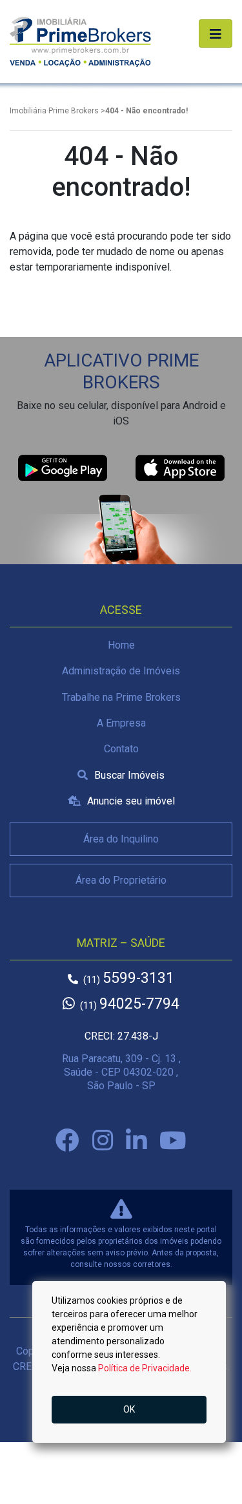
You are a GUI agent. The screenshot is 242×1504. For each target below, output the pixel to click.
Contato (121, 749)
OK (129, 1409)
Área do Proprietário (121, 880)
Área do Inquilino (121, 839)
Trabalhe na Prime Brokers (121, 697)
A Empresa (121, 723)
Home (121, 645)
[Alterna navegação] (215, 33)
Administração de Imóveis (121, 671)
